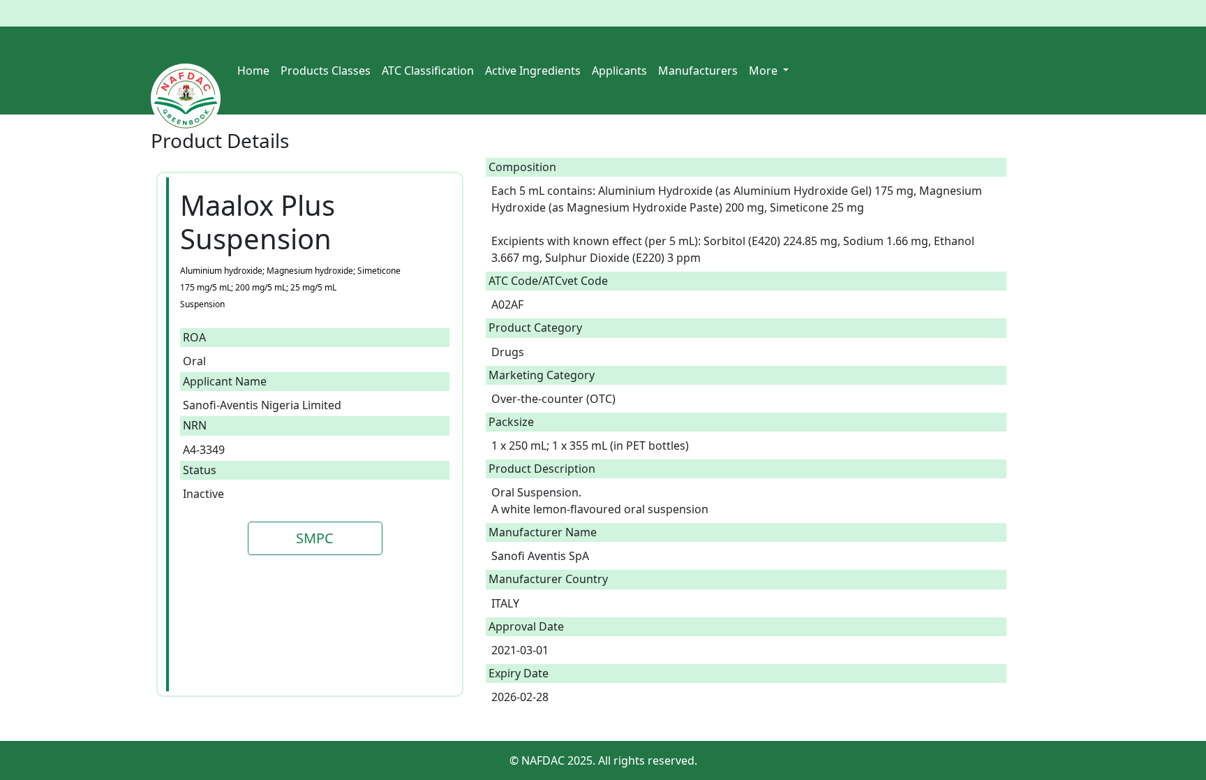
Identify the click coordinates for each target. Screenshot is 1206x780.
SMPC (315, 538)
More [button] (764, 70)
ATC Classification (428, 70)
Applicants (619, 70)
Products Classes (326, 70)
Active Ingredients (533, 70)
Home (253, 70)
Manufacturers (698, 70)
